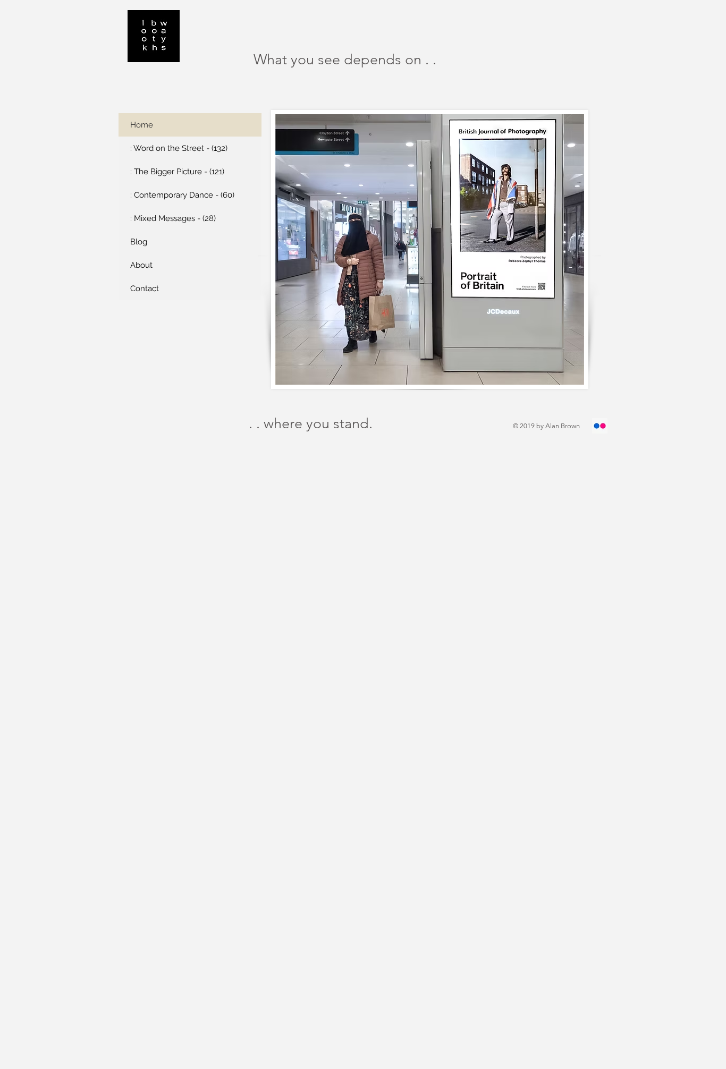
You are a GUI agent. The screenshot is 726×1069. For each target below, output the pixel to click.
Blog (138, 242)
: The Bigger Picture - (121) (177, 171)
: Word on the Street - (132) (178, 148)
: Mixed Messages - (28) (173, 218)
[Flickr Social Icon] (599, 426)
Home (141, 125)
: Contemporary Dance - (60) (182, 195)
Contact (144, 288)
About (141, 265)
